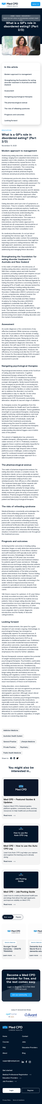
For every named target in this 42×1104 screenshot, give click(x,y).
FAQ (4, 1048)
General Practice (9, 742)
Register (18, 987)
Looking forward (10, 120)
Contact (25, 1036)
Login (9, 987)
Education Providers (29, 1048)
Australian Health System (12, 736)
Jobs (24, 1042)
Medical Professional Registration (15, 1075)
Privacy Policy (7, 1100)
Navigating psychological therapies (18, 97)
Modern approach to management (18, 74)
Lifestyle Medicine (28, 742)
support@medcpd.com (11, 1061)
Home (5, 1036)
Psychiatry (24, 747)
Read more (8, 815)
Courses (6, 1042)
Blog (24, 1053)
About (5, 1053)
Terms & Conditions (18, 1100)
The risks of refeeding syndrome (17, 109)
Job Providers (8, 1081)
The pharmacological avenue (15, 103)
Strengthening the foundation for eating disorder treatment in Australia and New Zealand (20, 82)
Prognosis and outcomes (14, 115)
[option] (11, 1015)
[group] (14, 941)
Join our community (19, 995)
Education (6, 130)
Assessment (9, 91)
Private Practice (9, 747)
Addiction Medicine (10, 730)
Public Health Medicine (12, 753)
